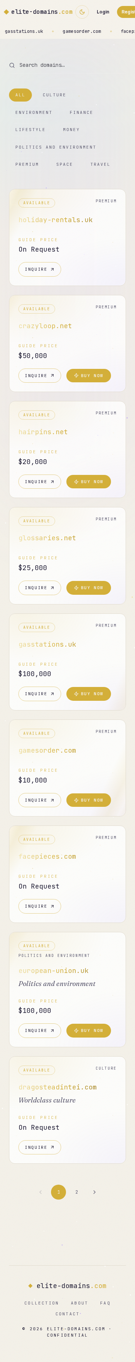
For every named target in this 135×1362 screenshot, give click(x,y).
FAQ (105, 1303)
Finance (81, 112)
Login (103, 12)
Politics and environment (55, 147)
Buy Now (92, 375)
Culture (54, 94)
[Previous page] (40, 1192)
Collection (41, 1303)
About (79, 1303)
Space (64, 164)
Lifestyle (30, 129)
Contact (68, 1313)
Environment (33, 112)
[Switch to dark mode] (82, 12)
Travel (100, 164)
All (20, 94)
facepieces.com (76, 31)
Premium (27, 164)
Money (71, 129)
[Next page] (94, 1192)
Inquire (36, 269)
